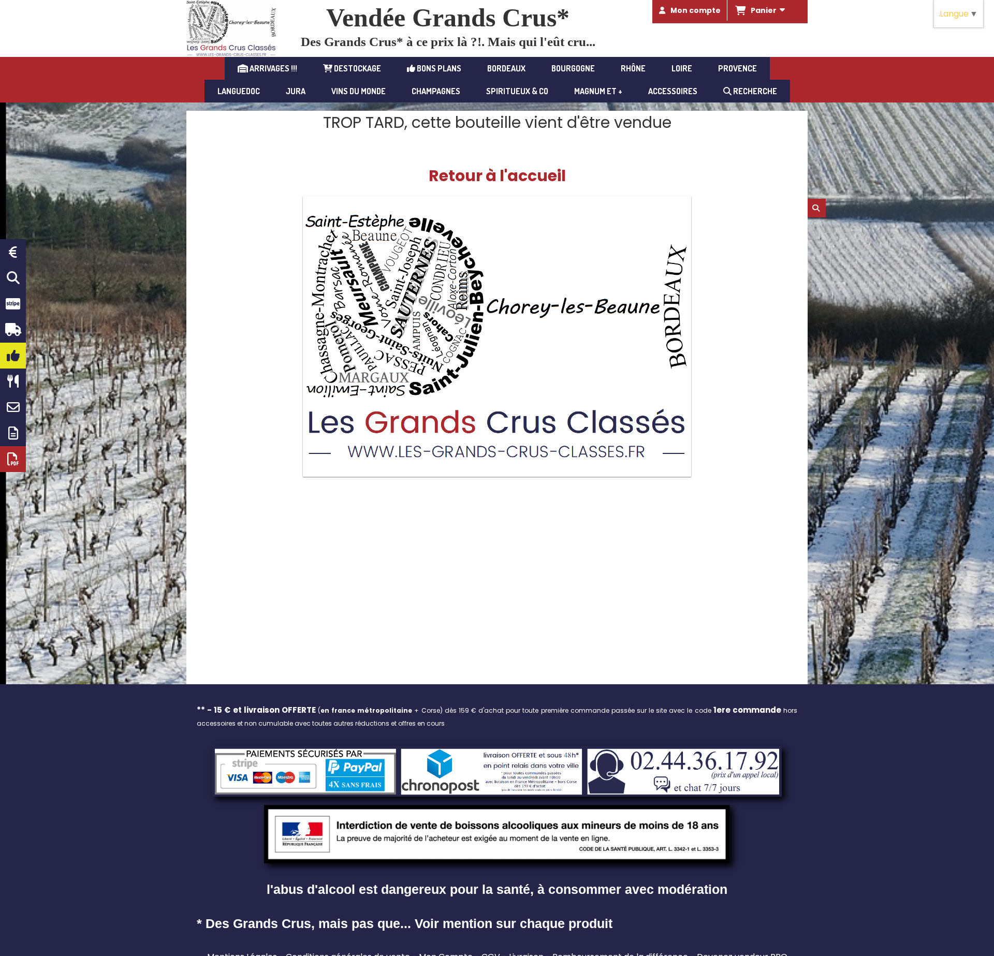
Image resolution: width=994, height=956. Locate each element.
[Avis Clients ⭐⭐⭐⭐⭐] (13, 356)
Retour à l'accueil (497, 176)
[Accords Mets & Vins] (13, 381)
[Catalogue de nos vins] (13, 459)
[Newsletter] (13, 433)
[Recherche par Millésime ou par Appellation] (13, 278)
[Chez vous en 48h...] (13, 330)
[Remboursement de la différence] (13, 252)
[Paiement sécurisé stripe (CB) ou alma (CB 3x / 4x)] (13, 304)
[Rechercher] (817, 208)
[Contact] (13, 407)
